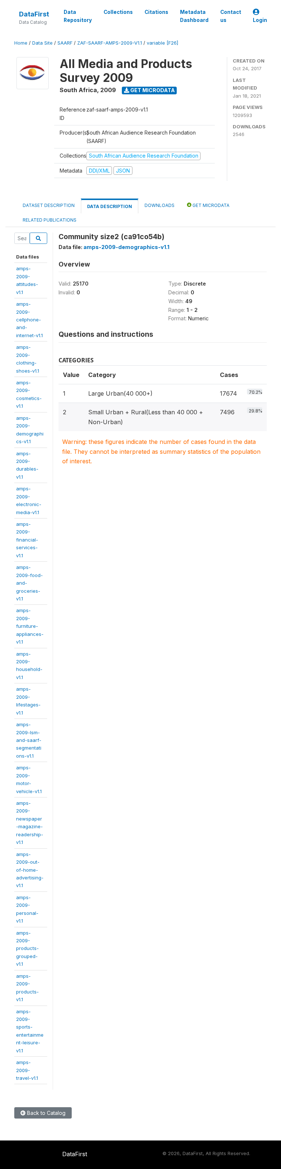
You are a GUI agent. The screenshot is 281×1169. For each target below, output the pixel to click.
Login (260, 20)
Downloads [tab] (160, 205)
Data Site (42, 43)
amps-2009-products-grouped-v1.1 (27, 948)
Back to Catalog (45, 1113)
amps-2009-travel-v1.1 (27, 1070)
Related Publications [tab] (49, 220)
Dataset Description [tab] (49, 205)
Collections (118, 12)
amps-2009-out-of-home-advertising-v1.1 (30, 870)
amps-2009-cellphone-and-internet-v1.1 (29, 319)
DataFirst (34, 14)
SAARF (64, 43)
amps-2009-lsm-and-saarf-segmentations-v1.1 (28, 740)
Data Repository (78, 16)
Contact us (230, 16)
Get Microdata (152, 90)
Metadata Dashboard (194, 16)
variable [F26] (162, 43)
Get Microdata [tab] (210, 205)
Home (20, 43)
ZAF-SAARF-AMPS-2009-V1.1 (109, 43)
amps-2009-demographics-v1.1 (126, 247)
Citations (156, 12)
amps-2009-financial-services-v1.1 (27, 539)
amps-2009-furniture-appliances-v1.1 (30, 626)
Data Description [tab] (109, 206)
